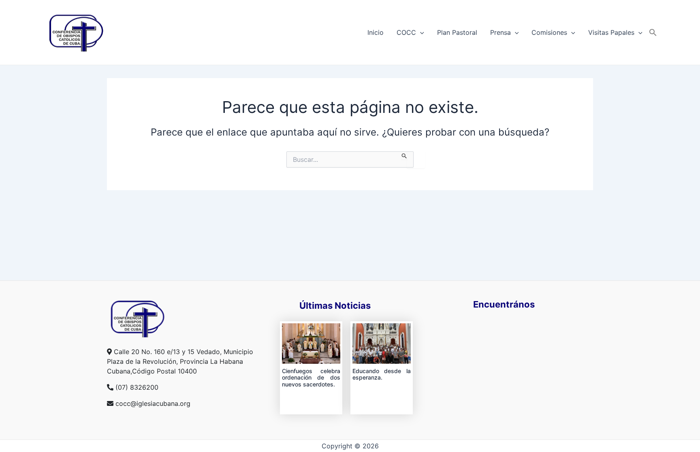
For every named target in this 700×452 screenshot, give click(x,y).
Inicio (375, 32)
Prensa (500, 32)
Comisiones (549, 32)
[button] (653, 32)
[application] (420, 32)
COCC (406, 32)
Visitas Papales (611, 32)
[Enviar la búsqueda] (404, 155)
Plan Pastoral (457, 32)
